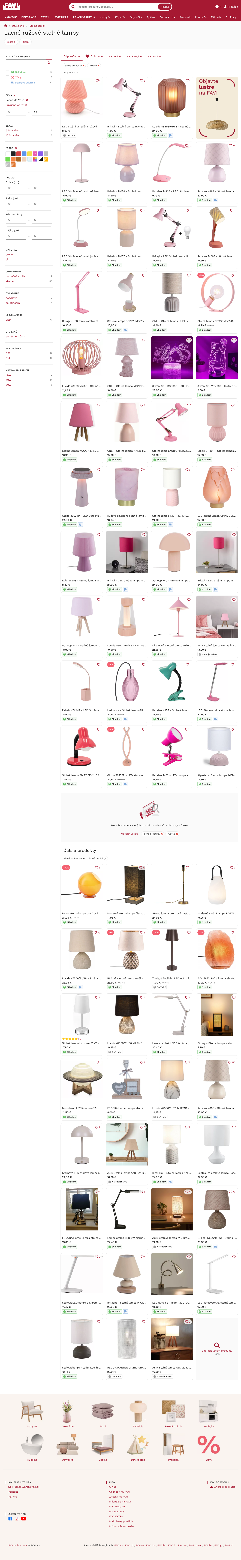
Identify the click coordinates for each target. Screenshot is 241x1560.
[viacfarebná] (35, 159)
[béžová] (24, 159)
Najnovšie (115, 56)
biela (25, 41)
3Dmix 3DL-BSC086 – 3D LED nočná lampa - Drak (183, 386)
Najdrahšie (154, 56)
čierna (11, 41)
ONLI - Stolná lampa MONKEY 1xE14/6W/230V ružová (140, 386)
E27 (8, 353)
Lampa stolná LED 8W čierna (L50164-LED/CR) (136, 1237)
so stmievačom (15, 336)
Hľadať (165, 6)
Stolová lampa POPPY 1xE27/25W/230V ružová (136, 321)
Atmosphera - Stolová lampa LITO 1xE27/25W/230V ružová (188, 580)
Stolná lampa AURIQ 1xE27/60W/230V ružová (180, 450)
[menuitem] (10, 17)
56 (234, 145)
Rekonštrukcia (173, 1426)
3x (79, 1039)
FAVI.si (229, 1545)
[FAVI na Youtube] (23, 1518)
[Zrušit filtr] (27, 99)
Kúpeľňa (32, 1459)
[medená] (13, 164)
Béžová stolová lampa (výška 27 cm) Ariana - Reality (139, 978)
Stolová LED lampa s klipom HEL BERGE (87, 1302)
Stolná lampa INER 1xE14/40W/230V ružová (179, 515)
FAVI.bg (208, 1545)
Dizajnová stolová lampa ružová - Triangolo (179, 645)
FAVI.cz (119, 1545)
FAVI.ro (140, 1545)
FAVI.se (182, 1545)
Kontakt (13, 1491)
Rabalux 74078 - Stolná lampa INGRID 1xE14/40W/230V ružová (145, 191)
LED (8, 319)
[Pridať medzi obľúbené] (99, 145)
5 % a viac (12, 130)
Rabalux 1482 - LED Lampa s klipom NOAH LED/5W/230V (188, 775)
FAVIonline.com (17, 1545)
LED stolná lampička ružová (79, 126)
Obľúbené (97, 56)
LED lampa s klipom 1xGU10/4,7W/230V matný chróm (185, 1302)
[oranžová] (13, 159)
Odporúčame (72, 56)
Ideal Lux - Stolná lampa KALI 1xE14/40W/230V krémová (187, 1173)
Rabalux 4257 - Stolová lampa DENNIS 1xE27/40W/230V (187, 710)
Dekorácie (68, 1426)
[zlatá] (46, 159)
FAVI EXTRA (116, 1516)
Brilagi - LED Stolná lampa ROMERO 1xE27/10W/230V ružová (190, 256)
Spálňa (103, 1459)
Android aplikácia (224, 1486)
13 (144, 867)
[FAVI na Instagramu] (16, 1518)
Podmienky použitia (121, 1521)
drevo (9, 254)
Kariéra (12, 1496)
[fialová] (40, 153)
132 (233, 1062)
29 (98, 932)
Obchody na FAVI (119, 1491)
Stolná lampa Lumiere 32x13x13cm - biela (88, 1043)
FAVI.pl (129, 1545)
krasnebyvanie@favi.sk (25, 1486)
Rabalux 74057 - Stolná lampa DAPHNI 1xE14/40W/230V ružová (146, 256)
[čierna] (13, 153)
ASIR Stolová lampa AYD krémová (173, 1237)
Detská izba (138, 1459)
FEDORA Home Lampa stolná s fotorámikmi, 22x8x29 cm (143, 1108)
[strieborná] (7, 164)
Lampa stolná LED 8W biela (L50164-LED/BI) (180, 1043)
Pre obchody (116, 1511)
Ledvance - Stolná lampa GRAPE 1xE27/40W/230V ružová (143, 710)
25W (8, 374)
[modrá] (24, 153)
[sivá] (46, 153)
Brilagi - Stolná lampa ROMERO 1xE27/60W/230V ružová (142, 126)
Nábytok (32, 1426)
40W (8, 379)
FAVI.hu (151, 1545)
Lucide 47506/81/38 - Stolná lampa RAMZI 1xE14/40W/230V (99, 978)
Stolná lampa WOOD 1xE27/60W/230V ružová (90, 450)
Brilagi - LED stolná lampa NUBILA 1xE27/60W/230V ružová (144, 580)
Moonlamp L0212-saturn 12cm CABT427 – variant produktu (98, 1108)
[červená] (18, 153)
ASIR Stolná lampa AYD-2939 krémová (176, 1367)
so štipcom (13, 302)
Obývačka (67, 1459)
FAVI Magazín (117, 1506)
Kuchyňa (209, 1426)
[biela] (7, 153)
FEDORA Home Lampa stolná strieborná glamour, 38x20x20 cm (101, 1237)
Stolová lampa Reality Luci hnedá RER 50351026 (92, 1367)
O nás (112, 1486)
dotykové (11, 298)
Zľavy (209, 1459)
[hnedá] (18, 159)
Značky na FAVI (118, 1496)
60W (8, 384)
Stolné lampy (37, 25)
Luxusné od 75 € (16, 105)
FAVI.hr (162, 1545)
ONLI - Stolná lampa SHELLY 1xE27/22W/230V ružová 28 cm (189, 321)
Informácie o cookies (121, 1526)
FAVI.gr (218, 1545)
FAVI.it (172, 1545)
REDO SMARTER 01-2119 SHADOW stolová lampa (137, 1367)
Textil (103, 1426)
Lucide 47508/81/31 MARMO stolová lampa (178, 1108)
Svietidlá (138, 1426)
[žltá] (29, 153)
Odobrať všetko (129, 833)
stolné (10, 281)
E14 (8, 358)
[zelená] (7, 159)
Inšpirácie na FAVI (120, 1501)
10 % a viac (13, 135)
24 (234, 1192)
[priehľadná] (29, 159)
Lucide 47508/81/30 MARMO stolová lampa (134, 1043)
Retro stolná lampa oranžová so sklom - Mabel (91, 913)
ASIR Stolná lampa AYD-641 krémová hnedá (134, 1173)
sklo (8, 259)
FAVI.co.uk (195, 1545)
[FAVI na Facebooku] (10, 1518)
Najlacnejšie (134, 56)
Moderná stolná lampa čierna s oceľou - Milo (135, 913)
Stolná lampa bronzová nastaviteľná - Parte (179, 913)
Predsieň (173, 1459)
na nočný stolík (15, 276)
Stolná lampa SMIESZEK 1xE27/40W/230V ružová (92, 775)
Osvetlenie (18, 25)
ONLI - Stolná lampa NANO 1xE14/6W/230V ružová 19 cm (142, 450)
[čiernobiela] (40, 159)
